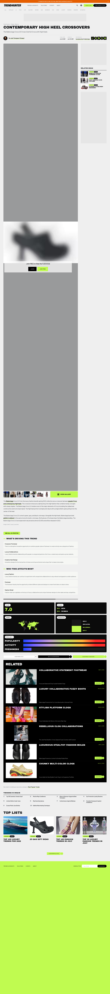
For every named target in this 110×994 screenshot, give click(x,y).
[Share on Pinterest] (105, 38)
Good (57, 9)
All (5, 9)
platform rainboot (8, 518)
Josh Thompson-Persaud (17, 38)
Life (25, 9)
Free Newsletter (100, 5)
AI (16, 9)
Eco (53, 9)
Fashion (69, 9)
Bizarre (76, 9)
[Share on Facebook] (98, 38)
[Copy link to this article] (92, 38)
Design (36, 9)
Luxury (63, 9)
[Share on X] (101, 38)
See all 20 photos (11, 533)
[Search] (77, 5)
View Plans (88, 5)
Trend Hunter (6, 24)
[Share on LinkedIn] (95, 38)
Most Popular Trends (33, 787)
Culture (30, 9)
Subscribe (102, 866)
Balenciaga (9, 501)
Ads (42, 9)
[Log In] (81, 5)
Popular (11, 9)
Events (52, 5)
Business (47, 9)
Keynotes (82, 9)
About (58, 5)
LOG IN (32, 269)
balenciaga (87, 39)
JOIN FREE (43, 269)
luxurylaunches (79, 39)
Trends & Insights (32, 5)
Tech (20, 9)
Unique (12, 24)
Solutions (44, 5)
